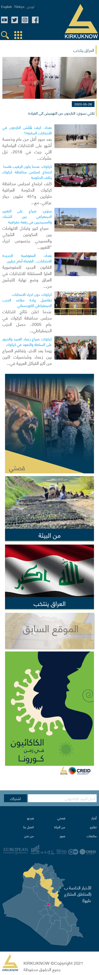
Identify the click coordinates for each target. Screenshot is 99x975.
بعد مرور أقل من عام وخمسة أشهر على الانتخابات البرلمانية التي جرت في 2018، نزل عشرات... (26, 148)
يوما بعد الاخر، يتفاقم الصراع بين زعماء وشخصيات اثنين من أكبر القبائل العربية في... (26, 356)
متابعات (92, 836)
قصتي (61, 818)
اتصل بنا (28, 827)
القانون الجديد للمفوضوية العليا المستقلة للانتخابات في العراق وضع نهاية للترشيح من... (26, 276)
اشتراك (15, 798)
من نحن (29, 836)
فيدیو (30, 818)
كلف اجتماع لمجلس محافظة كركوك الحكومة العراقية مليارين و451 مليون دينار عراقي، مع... (26, 192)
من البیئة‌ (59, 827)
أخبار (94, 818)
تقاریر (93, 827)
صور (62, 836)
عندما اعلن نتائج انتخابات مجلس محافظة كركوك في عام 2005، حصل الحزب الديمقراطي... (26, 320)
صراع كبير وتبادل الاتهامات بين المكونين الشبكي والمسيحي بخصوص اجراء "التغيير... (26, 237)
